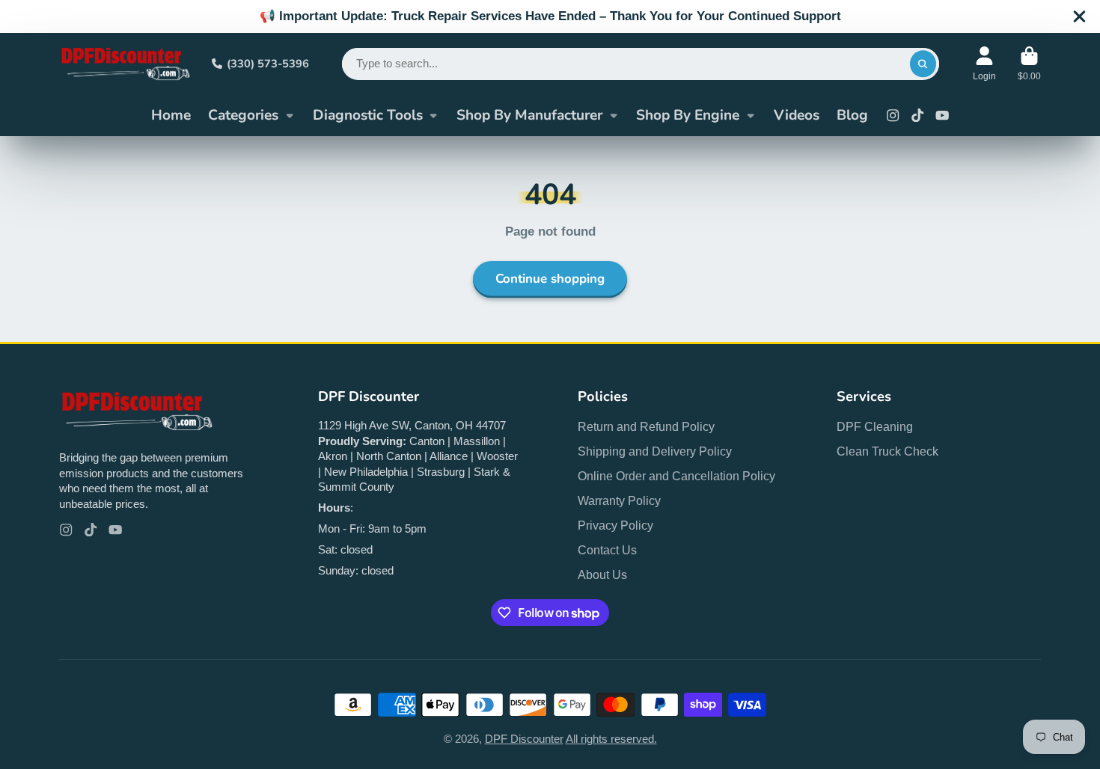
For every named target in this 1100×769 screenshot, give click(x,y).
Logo (124, 63)
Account (984, 63)
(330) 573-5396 (268, 63)
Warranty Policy (619, 500)
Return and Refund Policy (646, 426)
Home (171, 115)
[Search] (923, 64)
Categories (243, 115)
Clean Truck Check (887, 451)
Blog (852, 115)
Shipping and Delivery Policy (655, 451)
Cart (1029, 63)
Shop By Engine (687, 115)
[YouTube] (942, 115)
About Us (602, 574)
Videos (796, 115)
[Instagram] (892, 115)
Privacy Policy (615, 525)
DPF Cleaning (875, 426)
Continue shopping (550, 278)
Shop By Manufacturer (529, 115)
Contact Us (607, 550)
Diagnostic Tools (368, 115)
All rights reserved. (611, 739)
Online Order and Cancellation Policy (676, 475)
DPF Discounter (524, 739)
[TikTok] (917, 115)
